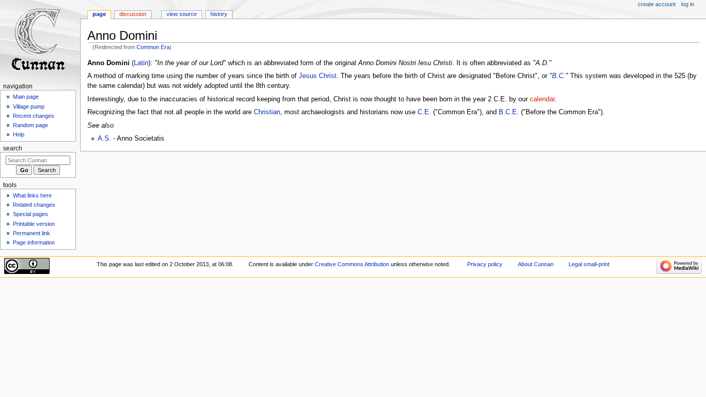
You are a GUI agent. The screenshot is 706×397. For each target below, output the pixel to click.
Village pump (28, 106)
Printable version (34, 224)
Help (18, 134)
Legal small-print (589, 264)
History (218, 14)
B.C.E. (509, 112)
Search (12, 148)
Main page (26, 97)
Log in (687, 4)
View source (181, 14)
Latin (141, 63)
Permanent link (31, 233)
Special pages (30, 214)
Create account (657, 4)
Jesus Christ (317, 76)
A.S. (104, 138)
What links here (32, 195)
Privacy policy (484, 264)
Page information (34, 242)
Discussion (132, 14)
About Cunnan (536, 264)
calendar (542, 99)
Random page (30, 125)
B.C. (558, 76)
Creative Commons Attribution (352, 264)
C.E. (424, 112)
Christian (267, 112)
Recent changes (33, 116)
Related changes (34, 205)
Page (99, 14)
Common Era (153, 47)
